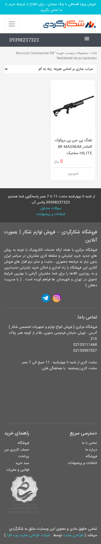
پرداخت (23, 456)
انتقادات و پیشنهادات (50, 214)
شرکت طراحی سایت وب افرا (28, 535)
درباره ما (91, 450)
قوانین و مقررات (17, 470)
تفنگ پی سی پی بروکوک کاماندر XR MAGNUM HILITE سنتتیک (73, 147)
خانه (94, 53)
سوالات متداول (50, 208)
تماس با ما (89, 443)
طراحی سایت (73, 535)
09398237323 (24, 40)
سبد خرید (22, 463)
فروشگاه (91, 456)
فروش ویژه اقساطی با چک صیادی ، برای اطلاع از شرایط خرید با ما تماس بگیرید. (50, 7)
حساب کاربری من (16, 450)
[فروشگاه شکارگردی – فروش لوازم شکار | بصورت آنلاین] (68, 24)
